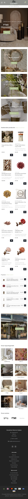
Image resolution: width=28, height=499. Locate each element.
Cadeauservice (14, 458)
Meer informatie (19, 328)
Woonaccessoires (4, 364)
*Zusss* (16, 380)
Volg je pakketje (14, 466)
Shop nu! (7, 32)
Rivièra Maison (18, 364)
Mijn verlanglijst (14, 478)
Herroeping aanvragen (14, 474)
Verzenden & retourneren (14, 456)
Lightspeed (7, 495)
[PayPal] (19, 489)
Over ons (14, 454)
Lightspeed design (13, 495)
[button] (1, 27)
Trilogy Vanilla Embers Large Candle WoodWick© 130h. (20, 146)
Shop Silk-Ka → (14, 88)
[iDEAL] (7, 489)
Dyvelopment (20, 495)
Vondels (2, 396)
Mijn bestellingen (14, 476)
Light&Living (3, 348)
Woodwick (17, 396)
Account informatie (14, 472)
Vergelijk (14, 480)
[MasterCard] (11, 489)
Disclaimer (14, 462)
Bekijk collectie (20, 127)
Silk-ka (16, 348)
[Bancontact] (15, 489)
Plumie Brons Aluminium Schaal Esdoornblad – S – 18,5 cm (7, 232)
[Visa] (14, 491)
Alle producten (14, 482)
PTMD (2, 380)
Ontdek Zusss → (14, 113)
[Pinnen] (23, 489)
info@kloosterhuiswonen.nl (14, 441)
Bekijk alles (10, 274)
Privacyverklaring (14, 464)
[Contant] (4, 489)
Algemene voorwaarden (14, 460)
